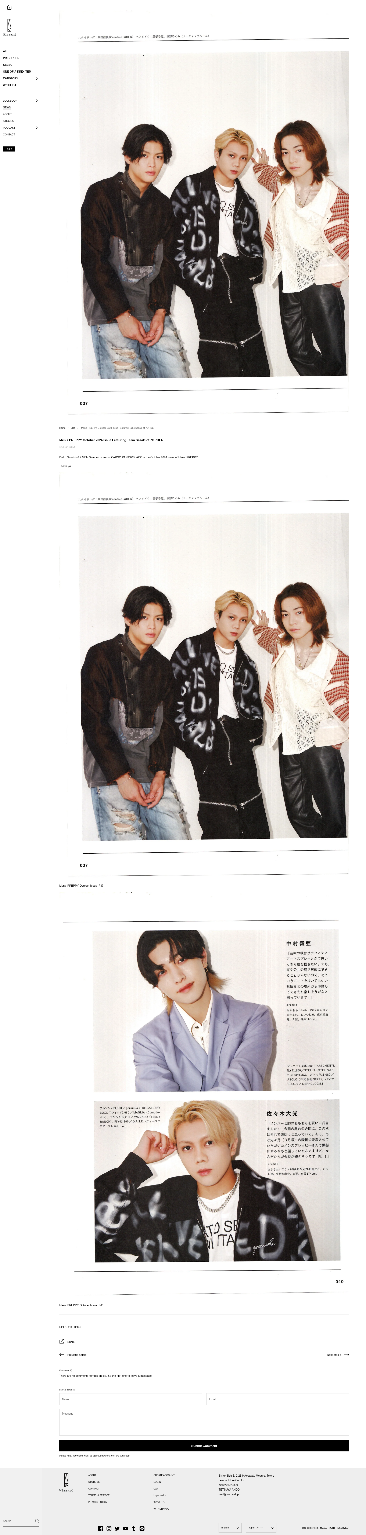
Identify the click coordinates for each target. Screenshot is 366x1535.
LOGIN (157, 1482)
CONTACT (94, 1488)
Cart (156, 1488)
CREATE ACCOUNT (164, 1475)
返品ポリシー (161, 1502)
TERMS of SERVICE (99, 1495)
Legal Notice (160, 1495)
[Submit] (37, 1521)
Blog (73, 428)
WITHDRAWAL (161, 1508)
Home (62, 428)
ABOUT (92, 1475)
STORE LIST (95, 1482)
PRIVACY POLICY (97, 1502)
